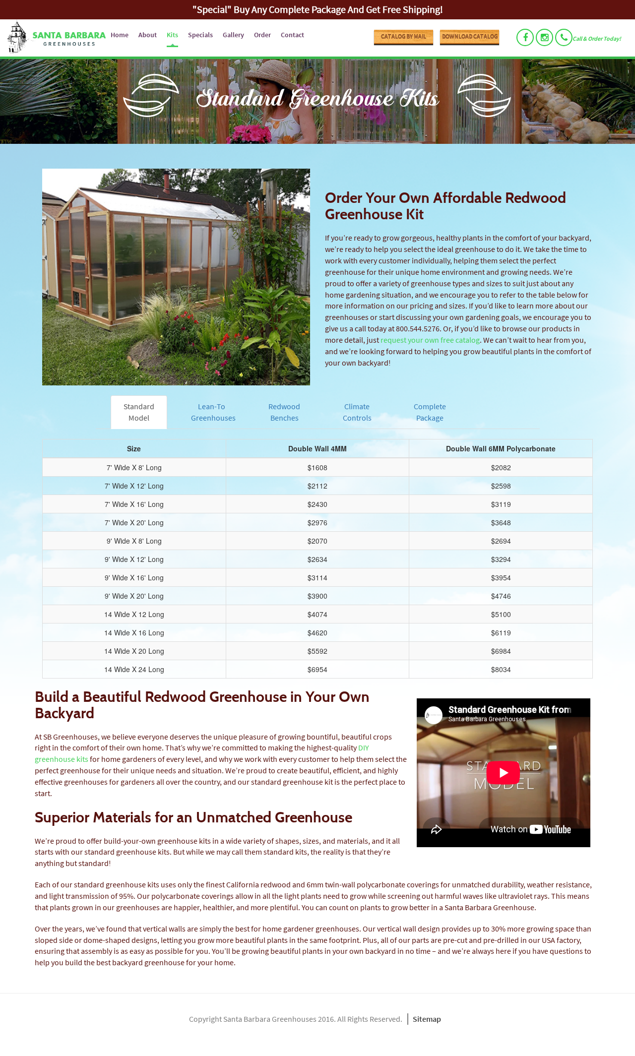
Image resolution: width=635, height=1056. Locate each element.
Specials (200, 34)
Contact (292, 34)
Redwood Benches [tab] (284, 412)
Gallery (233, 34)
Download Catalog (470, 36)
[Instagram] (544, 37)
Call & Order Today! (596, 38)
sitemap (427, 1019)
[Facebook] (525, 37)
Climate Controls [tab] (357, 412)
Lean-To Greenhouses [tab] (213, 412)
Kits (172, 34)
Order (262, 34)
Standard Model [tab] (139, 412)
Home (119, 34)
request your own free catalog (430, 340)
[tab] (502, 400)
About (147, 34)
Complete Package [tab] (430, 412)
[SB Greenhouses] (53, 38)
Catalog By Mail (403, 36)
